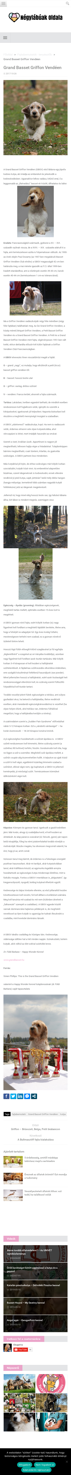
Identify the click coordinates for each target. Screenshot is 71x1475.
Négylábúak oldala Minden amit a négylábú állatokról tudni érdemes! (35, 17)
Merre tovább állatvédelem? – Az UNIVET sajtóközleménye (29, 1252)
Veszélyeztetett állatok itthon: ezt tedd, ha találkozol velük (43, 1193)
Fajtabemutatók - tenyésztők (34, 54)
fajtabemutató (19, 1114)
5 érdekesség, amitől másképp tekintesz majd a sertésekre (41, 1159)
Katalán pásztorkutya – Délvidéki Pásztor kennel (33, 1285)
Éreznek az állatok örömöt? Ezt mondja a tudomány (45, 1176)
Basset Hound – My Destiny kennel (26, 1302)
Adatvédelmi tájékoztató (36, 1469)
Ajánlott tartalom (13, 1151)
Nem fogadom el (45, 1464)
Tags (7, 1114)
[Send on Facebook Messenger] (27, 1096)
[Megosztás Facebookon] (6, 1096)
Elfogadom (25, 1464)
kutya (63, 1114)
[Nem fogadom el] (66, 1461)
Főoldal (8, 54)
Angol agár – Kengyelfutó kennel (25, 1320)
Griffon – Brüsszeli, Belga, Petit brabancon (35, 1129)
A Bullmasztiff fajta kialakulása (36, 1139)
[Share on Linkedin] (20, 1096)
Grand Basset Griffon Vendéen (43, 1114)
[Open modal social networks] (34, 1096)
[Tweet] (13, 1096)
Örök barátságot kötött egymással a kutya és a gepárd (32, 1269)
